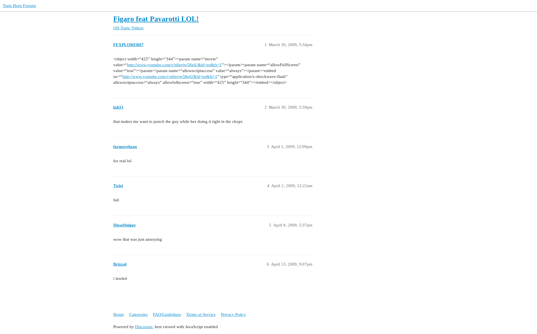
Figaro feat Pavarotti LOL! (156, 19)
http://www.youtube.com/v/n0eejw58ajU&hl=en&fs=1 (174, 65)
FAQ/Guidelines (167, 314)
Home (118, 314)
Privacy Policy (233, 314)
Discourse (143, 327)
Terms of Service (201, 314)
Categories (138, 314)
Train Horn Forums (19, 5)
